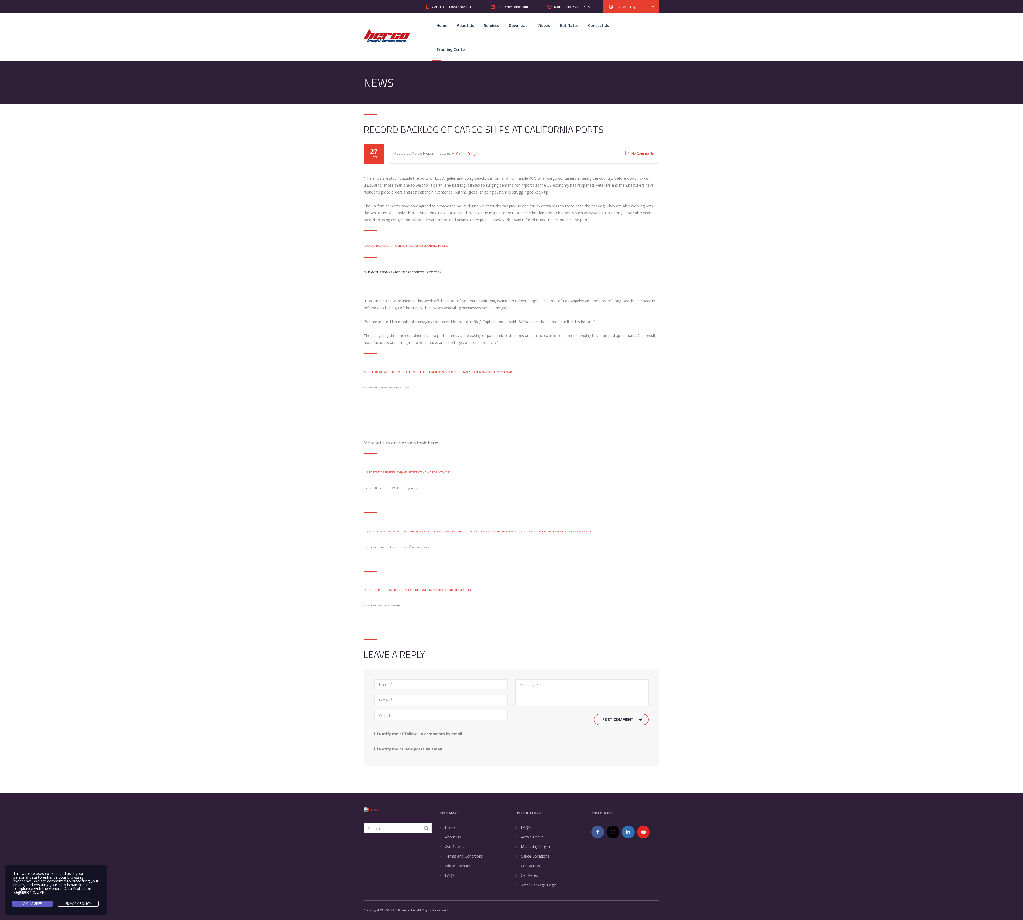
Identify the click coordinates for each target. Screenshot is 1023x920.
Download (518, 25)
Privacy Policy (78, 903)
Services (491, 25)
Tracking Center (451, 49)
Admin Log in (532, 836)
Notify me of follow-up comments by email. (421, 733)
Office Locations (459, 865)
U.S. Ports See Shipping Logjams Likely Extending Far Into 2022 (407, 472)
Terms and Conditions (464, 856)
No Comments (642, 153)
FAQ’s (450, 875)
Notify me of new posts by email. (411, 749)
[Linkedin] (628, 832)
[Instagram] (613, 832)
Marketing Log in (535, 846)
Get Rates (569, 25)
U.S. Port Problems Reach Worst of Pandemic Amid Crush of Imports (417, 590)
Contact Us (598, 25)
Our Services (455, 846)
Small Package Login (539, 884)
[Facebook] (597, 832)
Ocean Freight (467, 153)
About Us (465, 25)
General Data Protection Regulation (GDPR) (52, 890)
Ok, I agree (32, 903)
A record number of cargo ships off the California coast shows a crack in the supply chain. (439, 372)
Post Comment (618, 719)
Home (441, 25)
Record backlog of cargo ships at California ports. (406, 245)
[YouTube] (643, 832)
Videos (543, 25)
